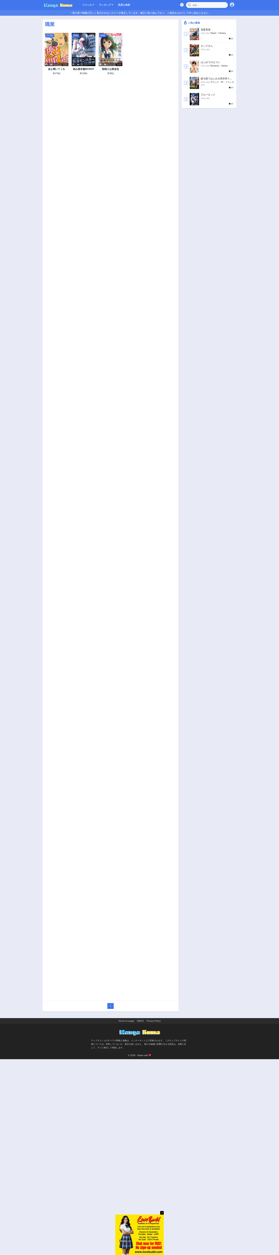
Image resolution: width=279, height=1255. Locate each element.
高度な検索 (124, 4)
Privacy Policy (154, 1021)
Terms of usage (126, 1021)
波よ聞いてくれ (56, 69)
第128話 (83, 73)
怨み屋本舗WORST (83, 69)
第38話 (110, 73)
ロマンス (214, 82)
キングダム (207, 45)
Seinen (224, 66)
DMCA (140, 1021)
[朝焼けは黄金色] (110, 49)
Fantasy (222, 33)
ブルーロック (208, 94)
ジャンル (87, 4)
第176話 (56, 73)
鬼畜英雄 (205, 29)
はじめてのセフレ (210, 62)
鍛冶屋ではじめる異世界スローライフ (216, 78)
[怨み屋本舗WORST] (83, 49)
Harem (213, 33)
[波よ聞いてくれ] (56, 49)
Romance (214, 66)
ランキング (105, 4)
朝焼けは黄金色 (110, 69)
